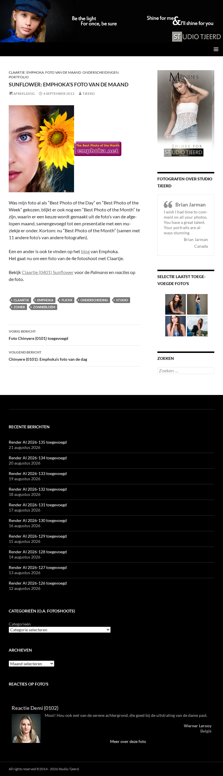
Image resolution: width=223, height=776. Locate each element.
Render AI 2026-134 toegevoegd (38, 457)
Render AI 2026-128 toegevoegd (38, 551)
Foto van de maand (63, 72)
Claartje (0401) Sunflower (47, 272)
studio (122, 300)
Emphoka (35, 72)
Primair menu (216, 49)
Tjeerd (88, 93)
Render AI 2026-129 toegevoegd (38, 536)
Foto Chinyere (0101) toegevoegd (38, 335)
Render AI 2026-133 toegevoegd (38, 473)
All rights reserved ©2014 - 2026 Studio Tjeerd (44, 769)
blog (85, 251)
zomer (19, 307)
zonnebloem (44, 307)
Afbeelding (24, 93)
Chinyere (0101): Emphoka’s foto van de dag (48, 356)
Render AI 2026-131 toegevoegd (38, 504)
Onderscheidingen (100, 72)
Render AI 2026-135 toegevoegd (38, 442)
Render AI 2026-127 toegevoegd (38, 567)
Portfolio (19, 77)
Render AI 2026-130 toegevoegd (38, 520)
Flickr (67, 300)
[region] (111, 21)
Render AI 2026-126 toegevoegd (38, 583)
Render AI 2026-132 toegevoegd (38, 489)
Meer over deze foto (128, 741)
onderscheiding (94, 300)
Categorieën (20, 623)
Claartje (17, 72)
